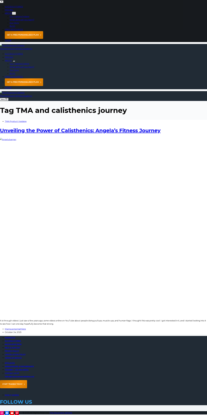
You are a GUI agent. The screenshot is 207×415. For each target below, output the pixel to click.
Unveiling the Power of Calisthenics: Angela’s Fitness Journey (80, 130)
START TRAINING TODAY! (12, 384)
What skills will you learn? (22, 67)
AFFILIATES (10, 363)
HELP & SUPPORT (12, 348)
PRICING (9, 57)
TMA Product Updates (15, 121)
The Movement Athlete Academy (16, 49)
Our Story (14, 70)
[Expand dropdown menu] (14, 61)
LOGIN (8, 87)
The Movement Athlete (61, 413)
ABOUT (8, 60)
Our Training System (19, 64)
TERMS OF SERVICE (13, 358)
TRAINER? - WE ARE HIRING (17, 370)
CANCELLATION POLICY (15, 354)
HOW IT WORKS (12, 395)
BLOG (12, 73)
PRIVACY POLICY (12, 351)
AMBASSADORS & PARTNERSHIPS (19, 366)
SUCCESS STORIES (14, 54)
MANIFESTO (10, 338)
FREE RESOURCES (14, 77)
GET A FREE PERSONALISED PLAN (23, 82)
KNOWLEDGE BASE (13, 344)
